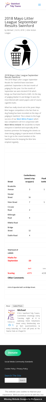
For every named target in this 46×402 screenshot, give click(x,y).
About (8, 306)
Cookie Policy (10, 369)
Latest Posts (17, 306)
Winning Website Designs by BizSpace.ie (23, 399)
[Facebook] (9, 325)
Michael (10, 30)
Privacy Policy (22, 369)
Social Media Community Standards (19, 361)
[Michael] (11, 319)
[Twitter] (12, 325)
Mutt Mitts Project (25, 119)
